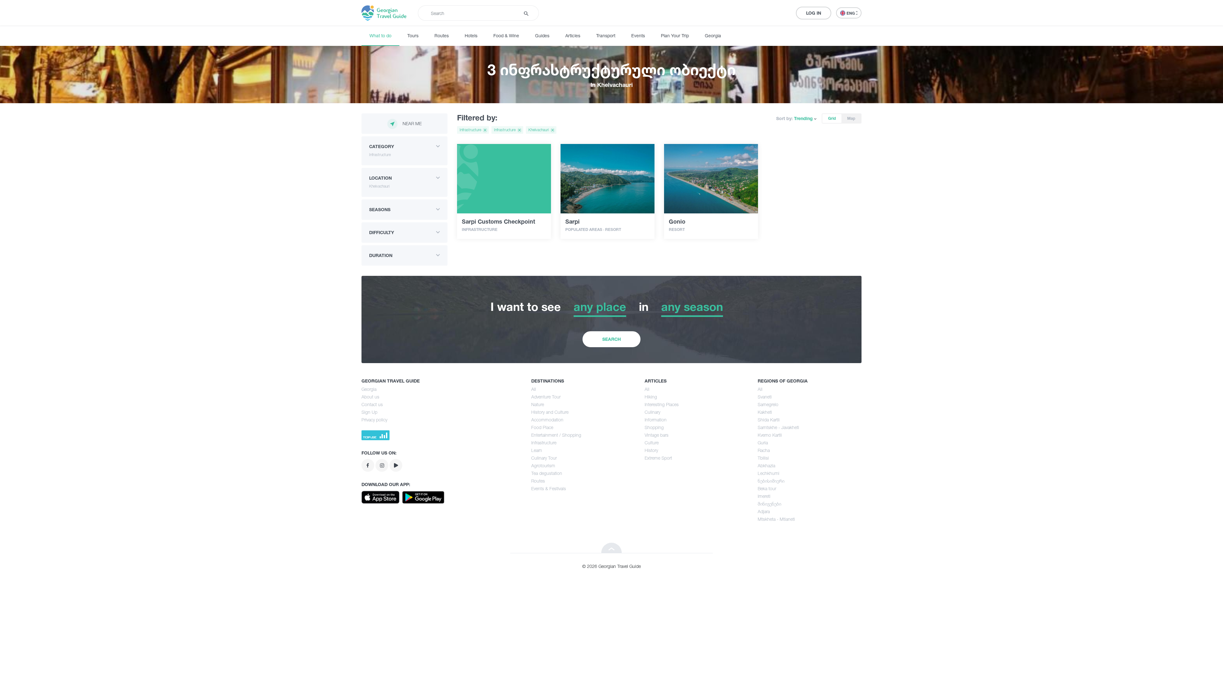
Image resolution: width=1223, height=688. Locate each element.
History (651, 450)
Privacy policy (374, 419)
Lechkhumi (768, 473)
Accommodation (547, 419)
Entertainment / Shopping (556, 435)
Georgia (713, 35)
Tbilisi (763, 458)
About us (370, 396)
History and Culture (550, 412)
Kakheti (765, 412)
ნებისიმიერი (771, 481)
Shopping (654, 427)
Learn (536, 450)
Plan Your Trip (675, 35)
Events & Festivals (548, 488)
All (533, 389)
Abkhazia (766, 465)
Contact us (372, 404)
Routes (441, 35)
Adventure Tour (546, 396)
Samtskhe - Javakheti (778, 427)
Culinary (652, 412)
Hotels (471, 35)
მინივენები (769, 503)
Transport (605, 35)
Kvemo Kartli (770, 435)
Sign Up (369, 412)
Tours (412, 35)
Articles (572, 35)
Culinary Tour (544, 458)
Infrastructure (543, 442)
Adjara (764, 511)
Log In (813, 13)
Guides (542, 35)
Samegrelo (768, 404)
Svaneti (765, 396)
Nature (537, 404)
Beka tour (767, 488)
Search (611, 339)
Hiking (651, 396)
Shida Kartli (769, 419)
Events (638, 35)
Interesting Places (662, 404)
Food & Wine (506, 35)
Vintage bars (657, 435)
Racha (764, 450)
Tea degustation (546, 473)
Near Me (412, 123)
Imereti (764, 496)
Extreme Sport (658, 458)
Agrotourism (543, 465)
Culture (652, 442)
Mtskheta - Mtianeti (776, 519)
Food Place (542, 427)
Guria (763, 442)
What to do (380, 35)
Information (656, 419)
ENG (851, 13)
